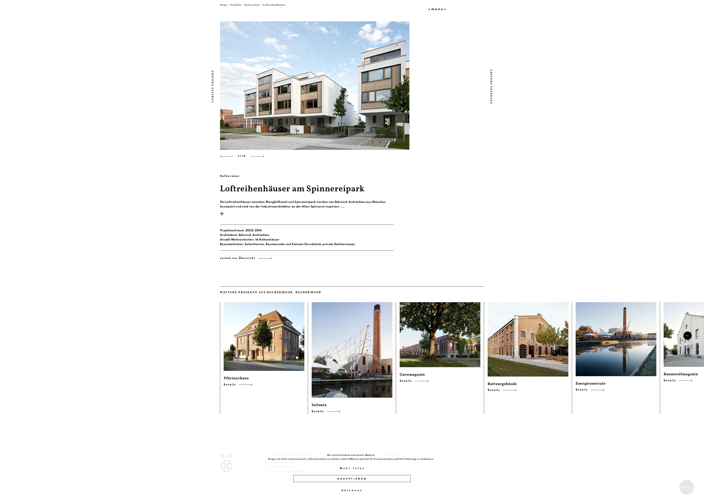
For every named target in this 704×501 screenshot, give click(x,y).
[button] (233, 85)
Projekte (236, 5)
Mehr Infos (352, 468)
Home (223, 5)
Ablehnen (352, 490)
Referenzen (252, 5)
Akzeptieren (352, 479)
